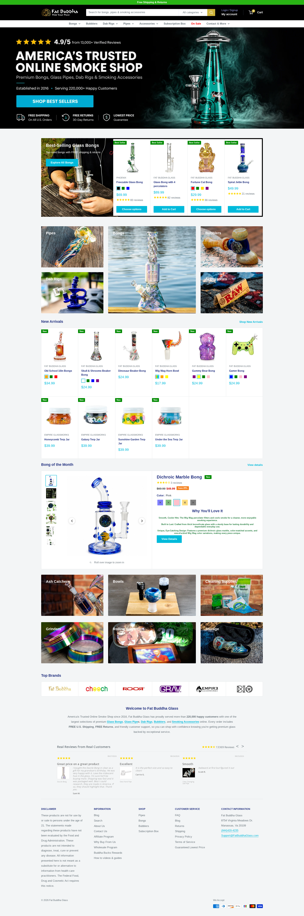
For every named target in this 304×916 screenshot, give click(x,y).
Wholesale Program (105, 847)
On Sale (196, 23)
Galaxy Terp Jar (90, 439)
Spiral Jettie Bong (238, 182)
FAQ (177, 815)
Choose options (131, 209)
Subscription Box (175, 23)
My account (229, 14)
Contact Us (100, 831)
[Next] (262, 177)
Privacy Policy (183, 836)
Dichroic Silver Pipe (125, 783)
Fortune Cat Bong (201, 182)
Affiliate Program (104, 836)
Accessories (147, 23)
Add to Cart (169, 209)
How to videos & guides (108, 858)
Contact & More (216, 23)
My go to (126, 764)
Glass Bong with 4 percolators (164, 184)
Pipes (126, 23)
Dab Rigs (108, 23)
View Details (169, 539)
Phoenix (121, 177)
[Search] (211, 12)
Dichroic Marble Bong (179, 477)
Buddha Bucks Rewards (108, 852)
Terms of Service (185, 842)
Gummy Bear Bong (203, 370)
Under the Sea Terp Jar (169, 439)
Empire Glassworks (56, 435)
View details (255, 464)
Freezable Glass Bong (129, 182)
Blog (96, 815)
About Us (99, 826)
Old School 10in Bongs (58, 370)
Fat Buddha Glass (164, 177)
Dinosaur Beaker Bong (132, 370)
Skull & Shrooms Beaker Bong (96, 372)
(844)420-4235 (229, 830)
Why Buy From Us (105, 842)
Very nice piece (193, 764)
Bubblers (91, 23)
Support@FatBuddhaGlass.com (240, 835)
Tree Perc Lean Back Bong (188, 783)
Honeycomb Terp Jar (57, 439)
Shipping (180, 831)
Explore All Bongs (62, 162)
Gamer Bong (236, 370)
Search (98, 820)
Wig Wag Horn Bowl (167, 370)
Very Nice (63, 764)
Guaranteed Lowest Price (190, 847)
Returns (179, 826)
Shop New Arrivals (251, 321)
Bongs (73, 23)
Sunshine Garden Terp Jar (131, 441)
